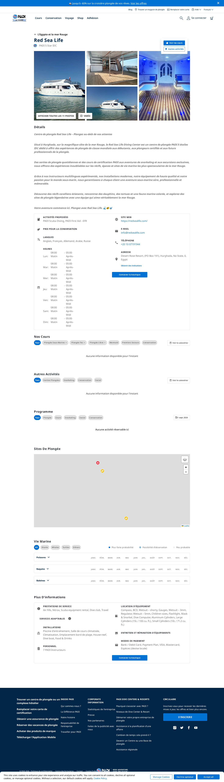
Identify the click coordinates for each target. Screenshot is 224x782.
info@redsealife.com (133, 232)
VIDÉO (87, 115)
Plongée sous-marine (54, 342)
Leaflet (186, 526)
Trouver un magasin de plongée (151, 9)
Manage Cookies (161, 776)
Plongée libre (96, 342)
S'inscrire (185, 717)
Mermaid (114, 342)
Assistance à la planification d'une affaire (133, 728)
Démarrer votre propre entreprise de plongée (135, 719)
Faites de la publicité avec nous (101, 728)
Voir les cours (176, 43)
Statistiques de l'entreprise (101, 709)
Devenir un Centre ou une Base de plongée (133, 742)
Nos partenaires (96, 720)
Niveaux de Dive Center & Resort (132, 711)
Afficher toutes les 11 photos (56, 115)
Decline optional (185, 776)
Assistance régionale (126, 749)
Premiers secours (130, 342)
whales (55, 547)
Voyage (69, 18)
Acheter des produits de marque (36, 731)
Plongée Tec (77, 342)
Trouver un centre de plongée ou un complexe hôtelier (38, 701)
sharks (45, 547)
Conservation (53, 18)
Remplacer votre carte (179, 9)
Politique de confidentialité (41, 771)
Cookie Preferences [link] (93, 771)
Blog (130, 9)
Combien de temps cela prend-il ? (133, 735)
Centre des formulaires (64, 771)
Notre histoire (68, 717)
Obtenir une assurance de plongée (38, 719)
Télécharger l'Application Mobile (36, 737)
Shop (80, 18)
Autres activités (176, 49)
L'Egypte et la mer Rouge (52, 34)
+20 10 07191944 (130, 244)
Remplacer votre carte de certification (32, 711)
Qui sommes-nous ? (71, 706)
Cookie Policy (100, 778)
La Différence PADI (70, 711)
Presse (91, 714)
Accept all (208, 776)
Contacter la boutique (129, 274)
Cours (38, 18)
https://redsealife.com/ (134, 221)
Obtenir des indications (131, 265)
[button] (102, 471)
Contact (80, 771)
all (36, 547)
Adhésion (92, 18)
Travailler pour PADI (71, 731)
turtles (66, 547)
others (76, 547)
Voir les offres (139, 3)
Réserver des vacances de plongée (37, 725)
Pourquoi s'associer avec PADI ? (132, 706)
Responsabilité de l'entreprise (70, 725)
